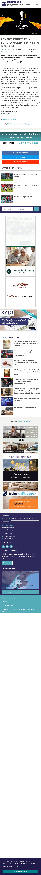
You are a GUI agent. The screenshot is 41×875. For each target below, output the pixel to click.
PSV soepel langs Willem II (23, 197)
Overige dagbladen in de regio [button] (12, 592)
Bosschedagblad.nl (14, 2)
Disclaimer (5, 601)
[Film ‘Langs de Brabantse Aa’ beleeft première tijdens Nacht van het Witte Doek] (7, 373)
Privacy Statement (7, 605)
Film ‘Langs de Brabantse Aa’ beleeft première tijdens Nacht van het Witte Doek (27, 372)
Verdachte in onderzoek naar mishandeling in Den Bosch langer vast (26, 362)
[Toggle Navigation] (37, 3)
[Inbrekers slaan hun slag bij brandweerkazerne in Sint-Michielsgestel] (7, 354)
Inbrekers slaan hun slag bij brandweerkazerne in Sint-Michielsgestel (23, 353)
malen (5, 119)
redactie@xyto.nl (9, 536)
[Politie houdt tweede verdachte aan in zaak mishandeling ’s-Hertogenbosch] (7, 382)
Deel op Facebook (22, 153)
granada (14, 119)
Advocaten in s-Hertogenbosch (25, 407)
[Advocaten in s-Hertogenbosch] (7, 411)
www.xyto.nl (8, 539)
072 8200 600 (9, 533)
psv (9, 119)
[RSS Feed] (11, 546)
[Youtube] (7, 546)
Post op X (21, 157)
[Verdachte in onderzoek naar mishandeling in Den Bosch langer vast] (7, 363)
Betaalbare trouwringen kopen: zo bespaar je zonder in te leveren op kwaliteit (26, 343)
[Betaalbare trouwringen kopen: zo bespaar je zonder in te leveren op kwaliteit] (7, 344)
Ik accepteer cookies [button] (21, 871)
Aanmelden (7, 563)
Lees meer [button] (16, 866)
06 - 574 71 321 (28, 142)
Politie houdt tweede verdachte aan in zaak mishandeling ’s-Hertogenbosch (26, 381)
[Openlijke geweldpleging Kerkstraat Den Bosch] (7, 401)
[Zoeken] (36, 209)
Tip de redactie (22, 162)
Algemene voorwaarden (9, 598)
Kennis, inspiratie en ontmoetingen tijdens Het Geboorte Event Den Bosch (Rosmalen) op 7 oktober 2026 (27, 391)
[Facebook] (3, 546)
